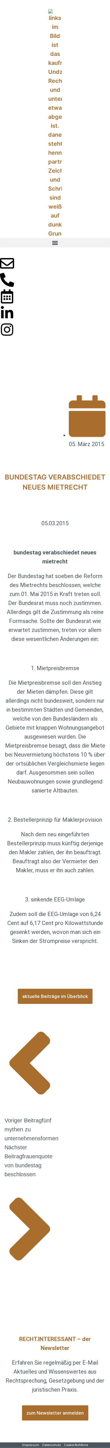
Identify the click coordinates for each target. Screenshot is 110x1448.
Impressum (30, 1445)
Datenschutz (51, 1445)
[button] (55, 242)
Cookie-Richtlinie (76, 1445)
